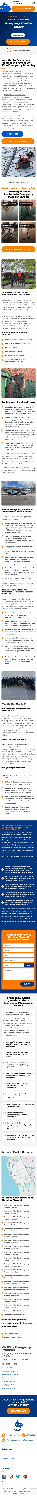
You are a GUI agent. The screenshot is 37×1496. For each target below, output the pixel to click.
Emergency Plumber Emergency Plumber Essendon (16, 1229)
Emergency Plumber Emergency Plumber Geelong (16, 1206)
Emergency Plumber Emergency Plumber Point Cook (16, 1259)
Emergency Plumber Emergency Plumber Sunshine (16, 1276)
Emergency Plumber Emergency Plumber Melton (16, 1212)
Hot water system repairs (15, 355)
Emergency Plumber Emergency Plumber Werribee (16, 1270)
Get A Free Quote (23, 8)
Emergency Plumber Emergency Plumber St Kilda (16, 1241)
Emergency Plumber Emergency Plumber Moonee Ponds (16, 1235)
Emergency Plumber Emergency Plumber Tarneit (16, 1300)
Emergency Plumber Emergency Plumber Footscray (16, 1294)
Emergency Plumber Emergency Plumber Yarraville (16, 1218)
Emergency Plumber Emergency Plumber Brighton (16, 1253)
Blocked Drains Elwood (13, 1337)
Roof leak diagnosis (13, 343)
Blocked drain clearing (14, 339)
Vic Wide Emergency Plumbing (15, 95)
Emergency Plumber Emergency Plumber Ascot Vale (16, 1247)
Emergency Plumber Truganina (16, 1311)
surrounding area (21, 1359)
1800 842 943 (18, 35)
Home (10, 16)
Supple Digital (18, 1493)
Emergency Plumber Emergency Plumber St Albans (16, 1223)
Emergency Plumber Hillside (15, 1314)
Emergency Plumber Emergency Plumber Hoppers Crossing (16, 1282)
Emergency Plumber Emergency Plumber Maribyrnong (16, 1265)
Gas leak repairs (11, 347)
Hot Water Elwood (11, 1333)
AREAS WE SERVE (20, 16)
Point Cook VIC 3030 (13, 1435)
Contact (4, 467)
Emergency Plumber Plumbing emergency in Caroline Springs (16, 1288)
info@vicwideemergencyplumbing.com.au (20, 1440)
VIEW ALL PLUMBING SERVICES (18, 249)
